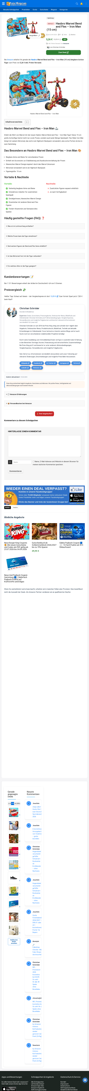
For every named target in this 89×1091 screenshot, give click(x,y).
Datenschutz (65, 1086)
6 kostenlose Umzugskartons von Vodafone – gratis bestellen (38, 834)
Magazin (54, 10)
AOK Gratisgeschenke (38, 1090)
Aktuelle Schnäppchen (11, 10)
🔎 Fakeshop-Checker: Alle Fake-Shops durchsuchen (37, 950)
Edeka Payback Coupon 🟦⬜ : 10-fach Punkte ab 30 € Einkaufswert (71, 545)
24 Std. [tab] (12, 803)
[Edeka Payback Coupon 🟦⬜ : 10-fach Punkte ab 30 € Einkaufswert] (72, 525)
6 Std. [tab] (9, 803)
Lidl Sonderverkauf (37, 1084)
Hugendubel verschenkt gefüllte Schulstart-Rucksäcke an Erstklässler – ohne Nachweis (37, 861)
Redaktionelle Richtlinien (69, 1090)
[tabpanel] (14, 871)
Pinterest (36, 368)
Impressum (65, 1084)
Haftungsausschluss (68, 1088)
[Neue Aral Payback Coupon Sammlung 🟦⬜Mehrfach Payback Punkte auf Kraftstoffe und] (16, 557)
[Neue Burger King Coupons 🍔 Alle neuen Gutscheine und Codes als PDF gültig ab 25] (16, 525)
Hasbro (34, 60)
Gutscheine (44, 10)
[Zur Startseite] (40, 3)
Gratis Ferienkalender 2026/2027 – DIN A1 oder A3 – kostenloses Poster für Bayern (38, 923)
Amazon (66, 43)
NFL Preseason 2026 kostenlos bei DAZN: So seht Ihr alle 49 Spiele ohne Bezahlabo (36, 978)
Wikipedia (24, 363)
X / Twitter (50, 363)
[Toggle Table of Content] (25, 122)
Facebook (37, 363)
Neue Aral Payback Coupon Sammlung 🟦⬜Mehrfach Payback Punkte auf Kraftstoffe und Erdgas (15, 578)
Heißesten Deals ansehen (14, 941)
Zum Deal (62, 52)
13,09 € (53, 296)
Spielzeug (50, 18)
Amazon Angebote (37, 1088)
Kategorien (64, 10)
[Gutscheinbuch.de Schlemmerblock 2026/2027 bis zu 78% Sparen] (44, 525)
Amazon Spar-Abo (37, 1086)
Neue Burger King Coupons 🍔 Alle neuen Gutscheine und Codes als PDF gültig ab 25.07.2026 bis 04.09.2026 (16, 546)
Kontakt (63, 1082)
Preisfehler (26, 10)
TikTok (75, 363)
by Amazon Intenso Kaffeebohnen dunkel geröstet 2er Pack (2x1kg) (38, 1030)
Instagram (63, 363)
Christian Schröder (29, 308)
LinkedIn (24, 368)
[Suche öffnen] (77, 4)
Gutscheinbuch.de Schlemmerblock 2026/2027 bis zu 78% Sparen (44, 545)
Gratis (35, 10)
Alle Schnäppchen (37, 1082)
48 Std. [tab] (15, 803)
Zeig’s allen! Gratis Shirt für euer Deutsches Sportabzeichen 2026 (38, 812)
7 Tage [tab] (18, 803)
